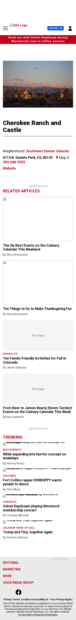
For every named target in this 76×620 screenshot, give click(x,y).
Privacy (8, 599)
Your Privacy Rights (61, 599)
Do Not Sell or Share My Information (38, 614)
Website (9, 168)
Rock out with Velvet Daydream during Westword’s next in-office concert (38, 39)
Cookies (25, 599)
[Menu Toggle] (5, 28)
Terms (16, 599)
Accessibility (38, 599)
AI (47, 599)
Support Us (55, 28)
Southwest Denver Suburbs (47, 151)
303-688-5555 (14, 162)
